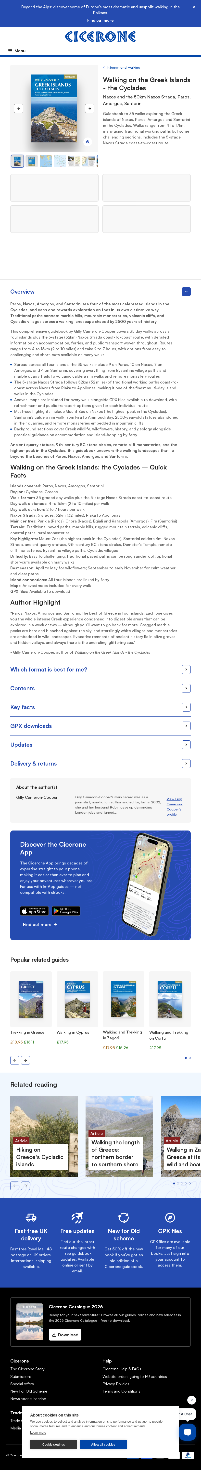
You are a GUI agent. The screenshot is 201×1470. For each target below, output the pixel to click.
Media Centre (22, 1428)
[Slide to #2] (46, 161)
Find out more (100, 20)
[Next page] (89, 108)
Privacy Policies (115, 1383)
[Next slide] (25, 1060)
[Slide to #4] (74, 161)
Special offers (22, 1383)
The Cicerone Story (27, 1368)
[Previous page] (18, 108)
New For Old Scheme (28, 1391)
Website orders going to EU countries (134, 1376)
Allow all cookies (103, 1444)
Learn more (38, 1432)
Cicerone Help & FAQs (121, 1368)
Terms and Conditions (121, 1391)
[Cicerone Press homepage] (100, 36)
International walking (123, 67)
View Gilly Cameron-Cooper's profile (175, 806)
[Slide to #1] (17, 161)
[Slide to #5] (88, 161)
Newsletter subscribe (28, 1398)
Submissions (21, 1376)
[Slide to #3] (60, 161)
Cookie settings (53, 1444)
